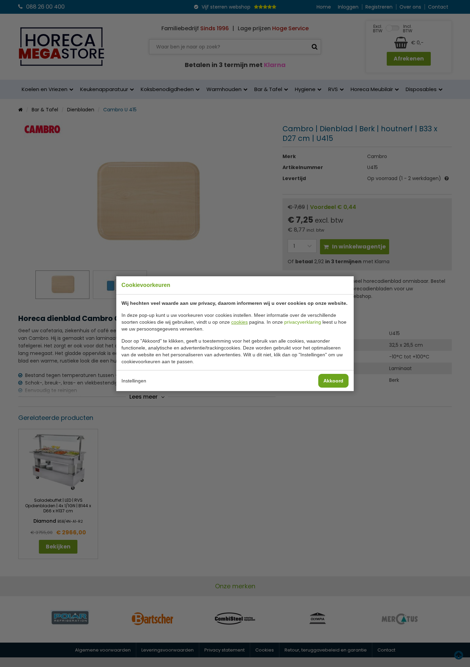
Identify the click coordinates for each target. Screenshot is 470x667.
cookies (239, 322)
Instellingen (133, 380)
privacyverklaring (302, 322)
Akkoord (333, 380)
